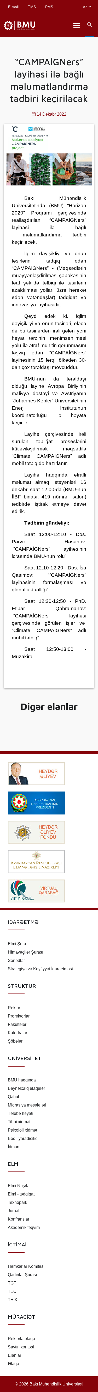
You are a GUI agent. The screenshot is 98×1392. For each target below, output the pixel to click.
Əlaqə (13, 1363)
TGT (12, 1283)
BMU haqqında (22, 1080)
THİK (13, 1300)
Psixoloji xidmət (22, 1130)
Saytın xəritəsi (21, 1347)
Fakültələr (17, 1024)
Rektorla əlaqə (21, 1338)
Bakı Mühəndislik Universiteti (56, 1384)
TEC (12, 1291)
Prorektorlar (19, 1016)
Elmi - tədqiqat (21, 1194)
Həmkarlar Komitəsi (26, 1266)
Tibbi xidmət (19, 1122)
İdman (13, 1147)
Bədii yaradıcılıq (23, 1138)
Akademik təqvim (24, 1227)
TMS (32, 7)
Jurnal (13, 1211)
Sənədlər (16, 960)
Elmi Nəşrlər (19, 1185)
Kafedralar (17, 1033)
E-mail (13, 7)
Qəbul (13, 1096)
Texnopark (17, 1202)
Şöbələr (15, 1041)
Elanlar (14, 1355)
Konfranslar (18, 1219)
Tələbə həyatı (20, 1113)
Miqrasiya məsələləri (27, 1105)
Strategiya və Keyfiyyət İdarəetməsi (40, 969)
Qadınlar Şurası (22, 1274)
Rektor (14, 1008)
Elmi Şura (17, 944)
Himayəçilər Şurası (25, 952)
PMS (49, 7)
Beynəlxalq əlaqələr (26, 1088)
